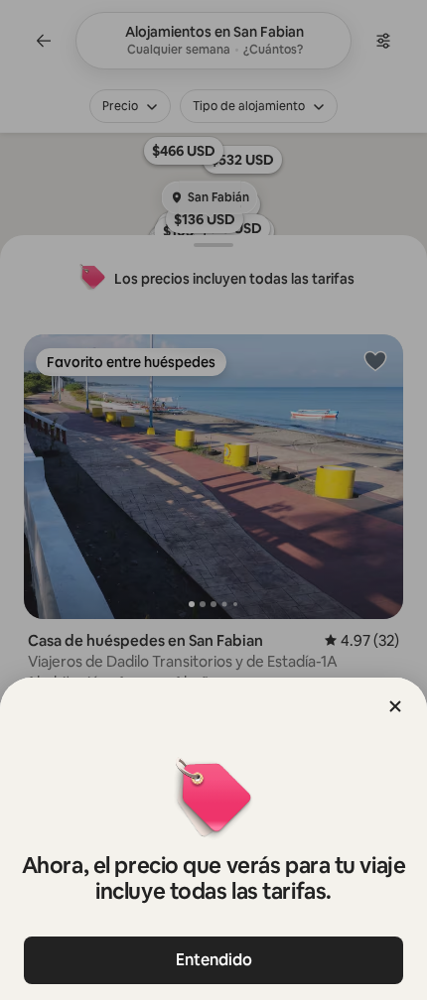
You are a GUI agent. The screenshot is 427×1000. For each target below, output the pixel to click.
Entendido (214, 959)
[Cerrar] (395, 706)
